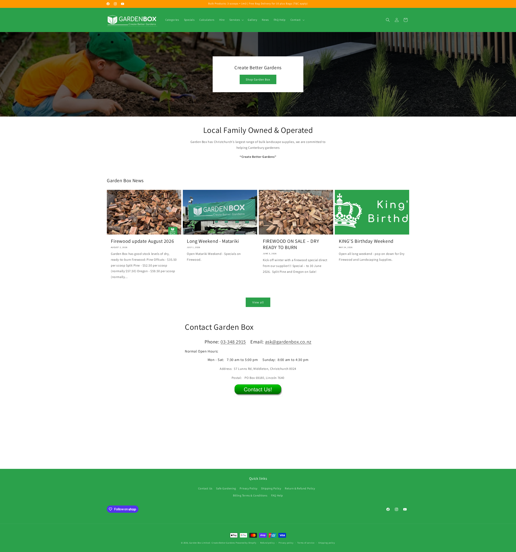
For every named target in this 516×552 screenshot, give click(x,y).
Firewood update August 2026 (142, 241)
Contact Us (205, 488)
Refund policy (267, 542)
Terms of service (305, 542)
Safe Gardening (226, 488)
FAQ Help (277, 495)
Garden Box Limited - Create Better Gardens (212, 542)
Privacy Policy (248, 488)
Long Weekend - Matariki (213, 241)
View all (258, 302)
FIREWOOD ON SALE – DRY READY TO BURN (291, 244)
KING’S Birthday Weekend (366, 241)
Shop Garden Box (258, 79)
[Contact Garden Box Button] (258, 393)
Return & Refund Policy (300, 488)
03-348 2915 (233, 341)
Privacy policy (286, 542)
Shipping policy (326, 542)
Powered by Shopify (246, 542)
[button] (236, 20)
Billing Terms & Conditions (250, 495)
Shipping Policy (271, 488)
